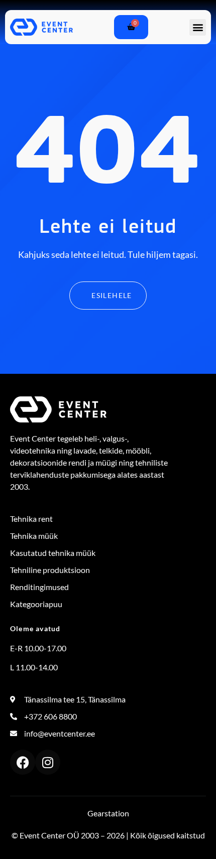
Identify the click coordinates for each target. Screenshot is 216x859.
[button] (197, 27)
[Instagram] (47, 762)
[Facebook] (22, 762)
